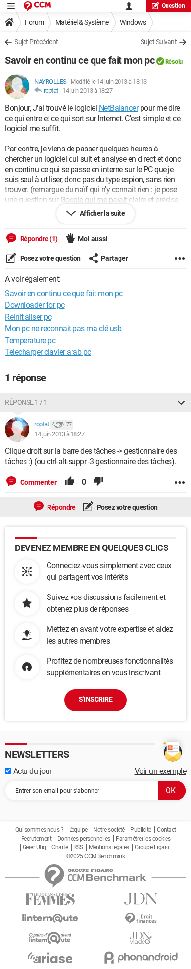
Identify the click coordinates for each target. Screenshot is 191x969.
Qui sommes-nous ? (39, 829)
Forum (34, 22)
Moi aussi (93, 239)
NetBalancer (119, 108)
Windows (133, 22)
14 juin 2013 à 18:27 (87, 90)
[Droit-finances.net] (141, 919)
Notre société (109, 829)
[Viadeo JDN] (141, 938)
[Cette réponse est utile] (69, 482)
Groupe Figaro (152, 847)
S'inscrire (95, 699)
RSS (78, 847)
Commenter (38, 482)
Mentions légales (109, 847)
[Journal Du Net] (141, 899)
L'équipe (78, 829)
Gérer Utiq (34, 847)
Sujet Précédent (36, 42)
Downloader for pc (35, 305)
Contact (166, 829)
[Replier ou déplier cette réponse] (181, 402)
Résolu (174, 61)
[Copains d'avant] (50, 938)
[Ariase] (50, 957)
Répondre (61, 507)
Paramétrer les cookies (143, 838)
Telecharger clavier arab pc (48, 352)
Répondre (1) (38, 239)
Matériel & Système (82, 22)
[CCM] (37, 6)
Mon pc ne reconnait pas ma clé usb (63, 328)
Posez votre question (50, 258)
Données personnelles (83, 838)
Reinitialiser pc (28, 317)
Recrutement (36, 838)
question (173, 5)
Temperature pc (30, 340)
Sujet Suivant (159, 42)
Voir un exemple (161, 771)
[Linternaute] (50, 918)
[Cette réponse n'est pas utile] (98, 482)
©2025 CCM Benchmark (95, 856)
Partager (114, 258)
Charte (59, 847)
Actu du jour (31, 771)
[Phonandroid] (141, 957)
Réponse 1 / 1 (26, 402)
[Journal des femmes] (50, 899)
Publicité (140, 829)
